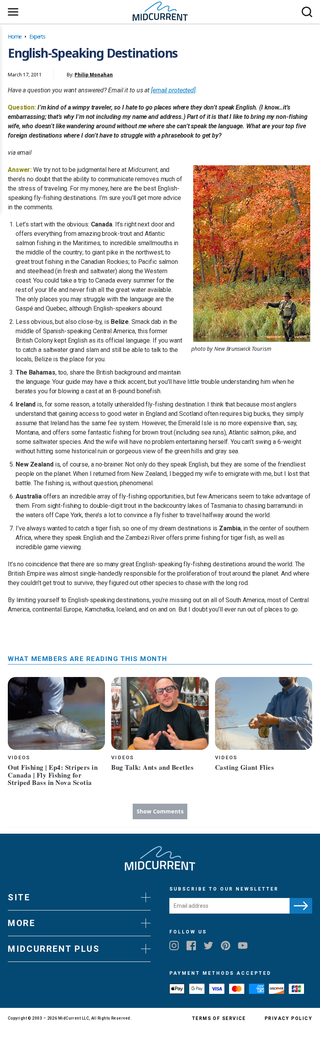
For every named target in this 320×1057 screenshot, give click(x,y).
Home (14, 36)
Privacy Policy (288, 1018)
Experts (37, 36)
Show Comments (160, 811)
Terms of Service (219, 1018)
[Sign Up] (301, 906)
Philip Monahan (94, 74)
